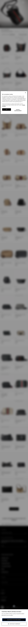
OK (6, 109)
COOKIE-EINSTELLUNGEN (17, 110)
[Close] (14, 606)
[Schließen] (25, 92)
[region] (14, 102)
